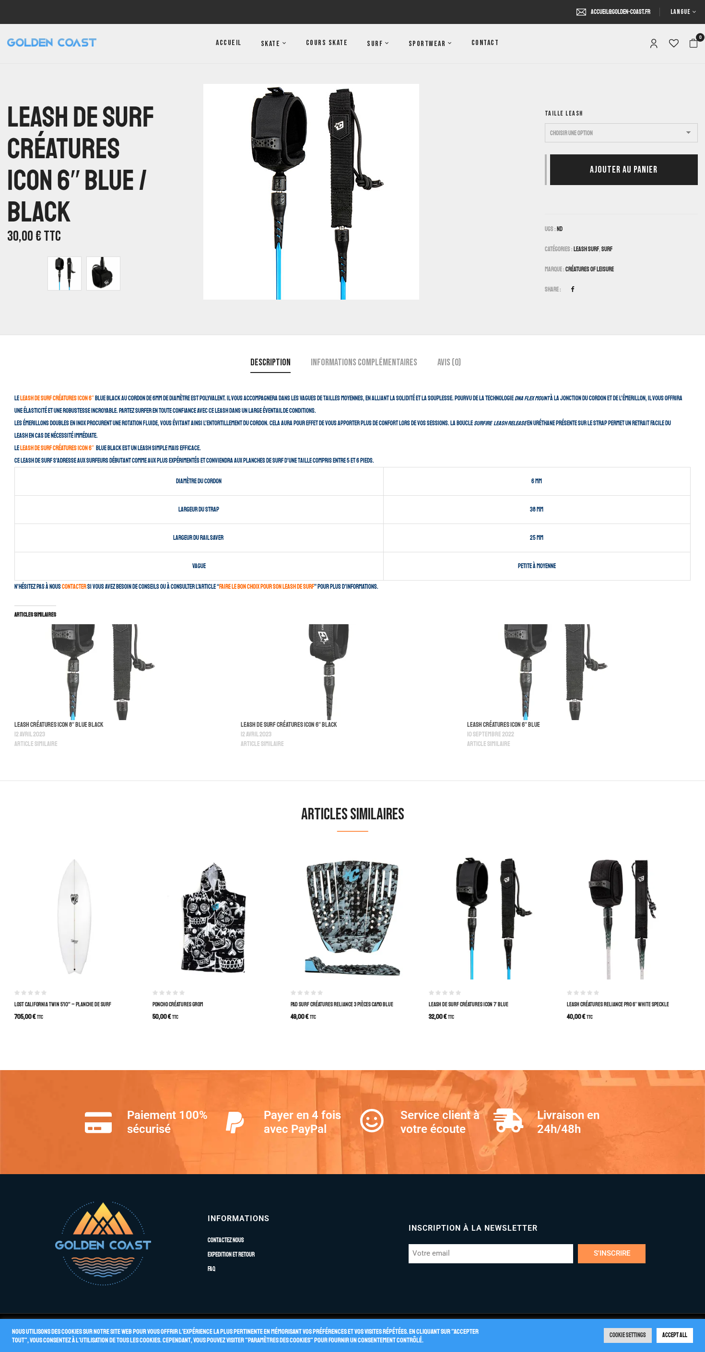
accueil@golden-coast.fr (620, 12)
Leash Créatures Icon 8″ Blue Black (59, 725)
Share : (553, 289)
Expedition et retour (231, 1255)
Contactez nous (226, 1240)
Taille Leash (564, 113)
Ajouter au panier (624, 169)
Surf (606, 249)
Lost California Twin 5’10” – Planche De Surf (62, 1004)
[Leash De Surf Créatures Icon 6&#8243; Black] (349, 672)
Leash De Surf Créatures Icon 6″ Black (289, 725)
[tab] (270, 363)
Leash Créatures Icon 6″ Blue (503, 725)
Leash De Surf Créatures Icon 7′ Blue (468, 1004)
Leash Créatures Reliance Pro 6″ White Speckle (618, 1004)
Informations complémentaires (364, 362)
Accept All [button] (674, 1335)
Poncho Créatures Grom (178, 1004)
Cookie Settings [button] (628, 1335)
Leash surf (586, 249)
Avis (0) (449, 362)
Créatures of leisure (589, 269)
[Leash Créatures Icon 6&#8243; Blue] (575, 672)
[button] (693, 43)
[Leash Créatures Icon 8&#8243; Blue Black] (122, 672)
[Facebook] (572, 289)
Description (270, 362)
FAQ (211, 1269)
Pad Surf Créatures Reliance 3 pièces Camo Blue (342, 1004)
